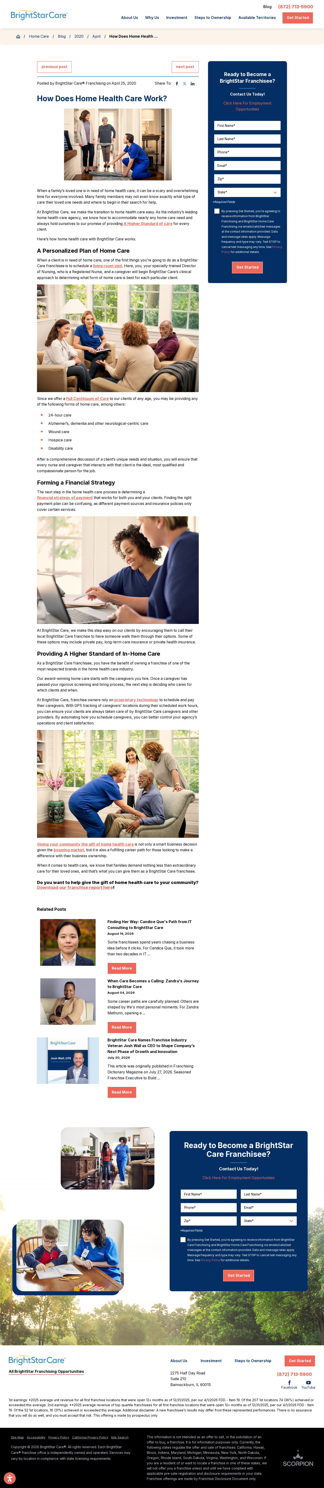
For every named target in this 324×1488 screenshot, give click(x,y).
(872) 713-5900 (295, 7)
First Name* (226, 125)
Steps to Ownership (212, 17)
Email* (222, 165)
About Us (129, 17)
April (97, 36)
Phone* (223, 152)
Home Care (39, 36)
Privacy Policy (210, 1260)
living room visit (107, 266)
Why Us (152, 17)
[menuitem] (131, 18)
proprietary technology (136, 700)
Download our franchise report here (75, 887)
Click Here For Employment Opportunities (239, 1178)
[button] (10, 1478)
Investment (176, 17)
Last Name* (226, 139)
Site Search (120, 1437)
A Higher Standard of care (148, 223)
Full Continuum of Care (87, 398)
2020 (78, 36)
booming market (69, 850)
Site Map (17, 1437)
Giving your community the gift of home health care (85, 844)
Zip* (221, 179)
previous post (54, 66)
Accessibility (36, 1437)
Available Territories (257, 17)
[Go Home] (20, 36)
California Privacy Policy (90, 1437)
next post (185, 66)
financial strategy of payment (65, 497)
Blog (267, 7)
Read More (122, 968)
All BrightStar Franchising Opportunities (46, 1371)
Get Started (298, 17)
